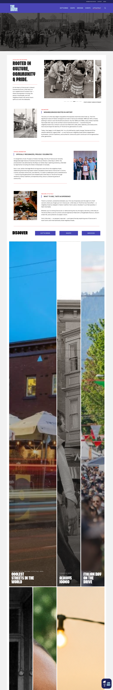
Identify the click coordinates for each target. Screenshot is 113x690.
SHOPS (68, 233)
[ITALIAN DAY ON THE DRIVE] (92, 413)
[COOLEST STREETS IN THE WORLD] (32, 413)
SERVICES (91, 233)
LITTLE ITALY (35, 571)
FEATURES (27, 571)
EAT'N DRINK (45, 233)
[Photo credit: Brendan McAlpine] (85, 165)
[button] (106, 683)
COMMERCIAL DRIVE (17, 571)
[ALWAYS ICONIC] (68, 413)
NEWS (41, 571)
